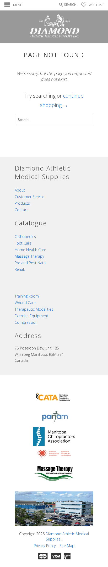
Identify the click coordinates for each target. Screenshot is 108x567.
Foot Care (23, 243)
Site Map (67, 545)
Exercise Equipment (31, 315)
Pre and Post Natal (30, 262)
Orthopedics (25, 236)
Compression (26, 322)
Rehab (20, 269)
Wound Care (25, 302)
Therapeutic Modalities (34, 309)
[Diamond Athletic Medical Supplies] (54, 26)
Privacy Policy (45, 545)
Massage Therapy (29, 256)
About (20, 190)
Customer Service (29, 196)
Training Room (27, 296)
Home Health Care (30, 249)
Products (22, 203)
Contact (21, 209)
